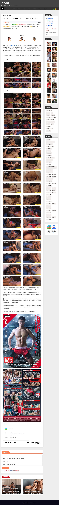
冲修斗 (52, 124)
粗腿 (49, 192)
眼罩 (49, 190)
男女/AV (48, 124)
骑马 (16, 28)
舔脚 (54, 203)
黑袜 (47, 121)
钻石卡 (11, 470)
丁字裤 (49, 148)
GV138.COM (50, 21)
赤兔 (52, 112)
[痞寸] (49, 69)
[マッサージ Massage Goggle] (54, 85)
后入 (34, 24)
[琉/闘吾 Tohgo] (34, 38)
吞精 (49, 164)
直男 (40, 8)
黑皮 (54, 217)
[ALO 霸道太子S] (49, 75)
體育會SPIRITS (14, 45)
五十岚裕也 (54, 117)
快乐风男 (48, 115)
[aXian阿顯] (49, 101)
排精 (49, 176)
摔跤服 (19, 26)
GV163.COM (50, 18)
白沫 (54, 183)
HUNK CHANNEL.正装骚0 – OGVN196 (33, 443)
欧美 (30, 8)
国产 (19, 8)
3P (48, 139)
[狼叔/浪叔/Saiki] (54, 49)
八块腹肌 (48, 112)
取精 (35, 8)
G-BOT (14, 24)
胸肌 (5, 28)
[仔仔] (49, 90)
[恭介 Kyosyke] (21, 38)
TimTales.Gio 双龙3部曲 (10, 442)
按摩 (14, 8)
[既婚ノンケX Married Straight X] (54, 64)
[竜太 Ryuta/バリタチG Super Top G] (54, 59)
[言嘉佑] (49, 59)
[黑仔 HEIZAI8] (54, 75)
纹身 (54, 192)
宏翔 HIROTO (49, 110)
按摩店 (48, 119)
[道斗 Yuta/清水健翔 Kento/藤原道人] (54, 69)
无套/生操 (50, 178)
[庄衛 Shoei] (49, 85)
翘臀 (49, 194)
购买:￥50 (7, 22)
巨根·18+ (38, 24)
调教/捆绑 (48, 126)
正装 (49, 183)
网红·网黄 (8, 8)
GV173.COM (50, 20)
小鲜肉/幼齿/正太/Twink (51, 167)
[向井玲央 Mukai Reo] (49, 95)
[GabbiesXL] (54, 95)
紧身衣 (34, 26)
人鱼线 (49, 153)
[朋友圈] (53, 9)
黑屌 (49, 217)
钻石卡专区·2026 (15, 488)
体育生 (28, 24)
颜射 (13, 28)
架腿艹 (28, 26)
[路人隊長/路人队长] (54, 90)
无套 (25, 26)
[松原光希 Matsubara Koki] (54, 54)
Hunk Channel (50, 141)
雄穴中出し (49, 130)
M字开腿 (49, 144)
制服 (7, 15)
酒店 (54, 210)
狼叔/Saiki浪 (52, 121)
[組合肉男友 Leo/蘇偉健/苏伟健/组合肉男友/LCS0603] (49, 54)
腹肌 (8, 28)
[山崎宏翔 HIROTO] (49, 44)
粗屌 (54, 190)
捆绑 (54, 174)
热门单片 (9, 488)
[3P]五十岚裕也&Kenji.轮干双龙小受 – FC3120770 (35, 491)
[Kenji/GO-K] (9, 38)
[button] (57, 9)
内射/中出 (49, 159)
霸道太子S (48, 117)
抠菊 (16, 26)
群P (11, 488)
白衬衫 (49, 185)
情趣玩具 (12, 26)
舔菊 (49, 205)
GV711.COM (50, 23)
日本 (24, 8)
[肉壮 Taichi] (54, 101)
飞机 (3, 489)
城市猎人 (53, 115)
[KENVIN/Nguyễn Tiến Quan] (54, 44)
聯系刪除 (34, 503)
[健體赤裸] (54, 80)
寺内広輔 (52, 119)
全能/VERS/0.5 (51, 157)
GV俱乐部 (5, 2)
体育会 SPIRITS (23, 24)
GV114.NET (50, 25)
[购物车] (55, 9)
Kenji (18, 24)
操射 (22, 26)
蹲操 (10, 28)
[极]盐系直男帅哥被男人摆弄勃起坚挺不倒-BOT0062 (14, 491)
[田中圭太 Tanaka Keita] (49, 80)
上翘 (49, 150)
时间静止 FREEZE (50, 128)
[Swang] (49, 49)
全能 (31, 24)
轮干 (49, 210)
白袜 (49, 187)
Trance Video (50, 146)
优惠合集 (5, 15)
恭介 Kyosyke (6, 26)
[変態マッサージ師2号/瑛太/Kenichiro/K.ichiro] (49, 64)
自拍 (49, 203)
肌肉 (37, 26)
